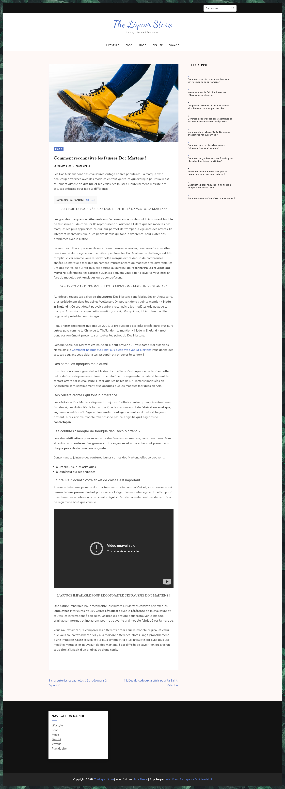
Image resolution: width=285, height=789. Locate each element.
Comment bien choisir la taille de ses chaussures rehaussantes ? (209, 133)
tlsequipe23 (83, 166)
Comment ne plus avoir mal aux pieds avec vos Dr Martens (111, 350)
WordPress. (172, 779)
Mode (142, 45)
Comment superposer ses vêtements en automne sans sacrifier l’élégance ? (210, 120)
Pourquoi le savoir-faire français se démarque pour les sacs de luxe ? (207, 173)
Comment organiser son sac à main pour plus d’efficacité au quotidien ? (210, 160)
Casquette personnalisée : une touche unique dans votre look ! (209, 186)
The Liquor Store (142, 24)
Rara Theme (140, 779)
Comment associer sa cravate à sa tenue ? (211, 198)
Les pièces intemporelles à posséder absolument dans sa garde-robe (208, 107)
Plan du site (59, 749)
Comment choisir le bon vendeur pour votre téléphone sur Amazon (209, 81)
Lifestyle (112, 45)
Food (129, 45)
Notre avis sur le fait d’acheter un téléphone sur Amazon (207, 94)
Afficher (89, 200)
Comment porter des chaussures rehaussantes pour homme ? (206, 147)
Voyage (174, 45)
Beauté (158, 45)
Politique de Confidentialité (196, 779)
